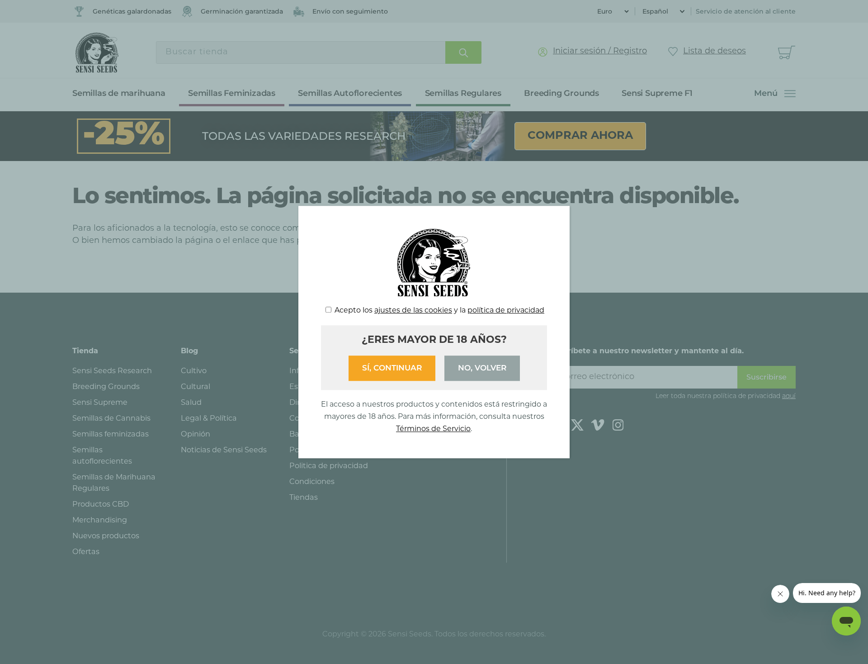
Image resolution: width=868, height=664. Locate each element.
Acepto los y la (439, 310)
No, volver (482, 367)
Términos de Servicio (433, 429)
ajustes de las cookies (413, 310)
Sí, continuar (392, 367)
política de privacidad (505, 310)
